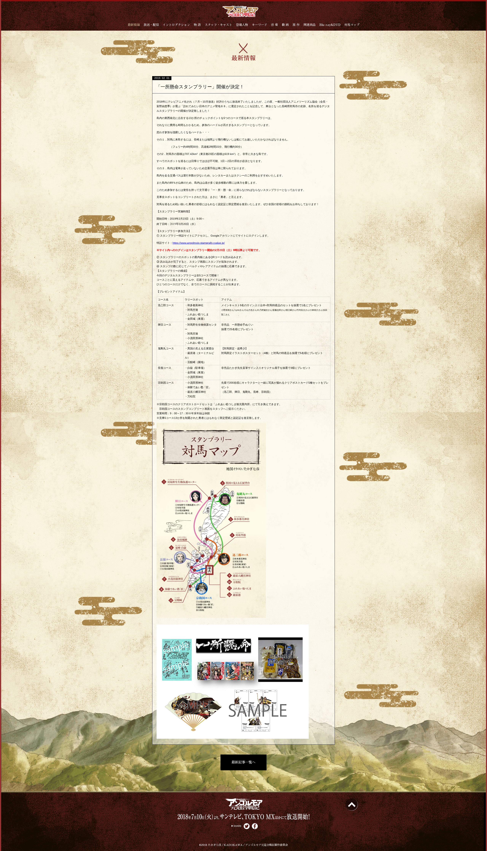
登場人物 (242, 24)
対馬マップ (352, 24)
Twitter (247, 826)
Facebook (255, 826)
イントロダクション (176, 24)
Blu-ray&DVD (330, 24)
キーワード (259, 24)
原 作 (296, 24)
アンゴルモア (240, 11)
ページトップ (351, 804)
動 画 (285, 24)
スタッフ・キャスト (218, 24)
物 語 (197, 24)
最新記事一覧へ (243, 762)
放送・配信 (151, 24)
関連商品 (309, 24)
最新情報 (134, 24)
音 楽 (274, 24)
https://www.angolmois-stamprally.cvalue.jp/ (199, 242)
